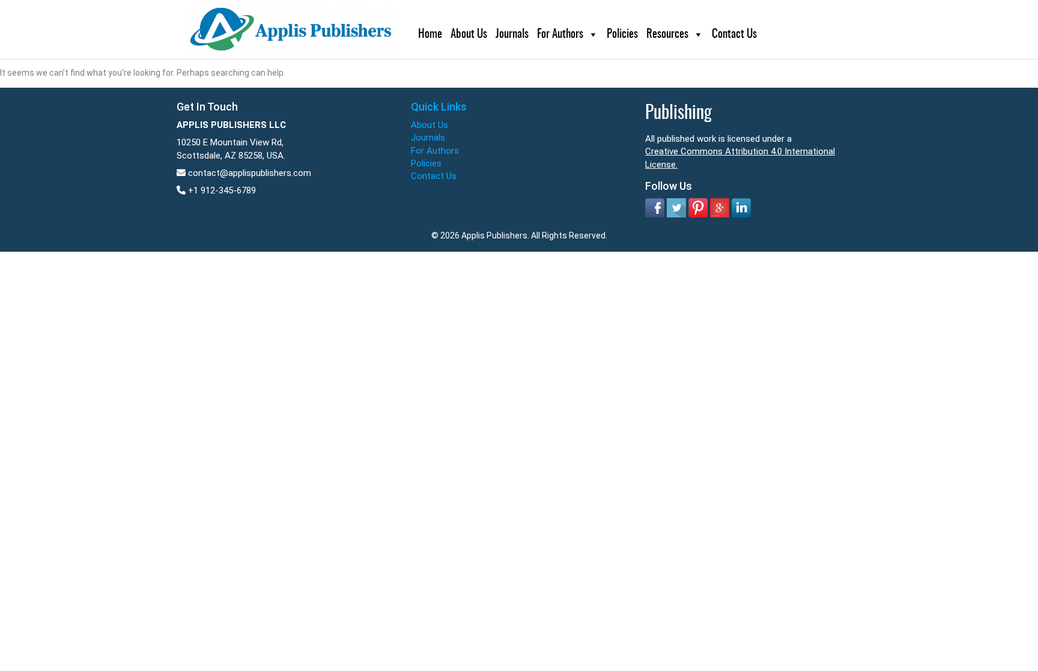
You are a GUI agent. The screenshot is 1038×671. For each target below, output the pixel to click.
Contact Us (734, 34)
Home (430, 34)
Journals (512, 34)
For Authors (560, 34)
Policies (622, 34)
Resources (667, 34)
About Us (469, 34)
